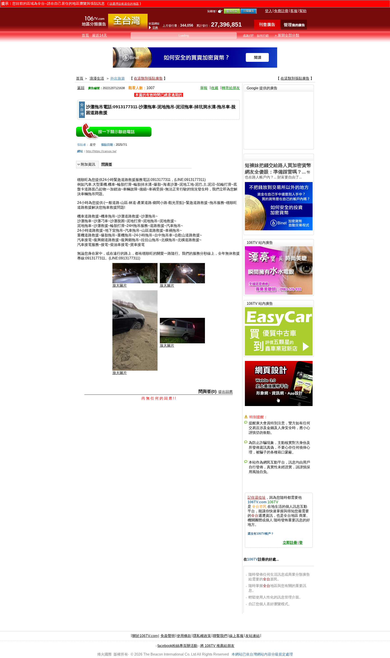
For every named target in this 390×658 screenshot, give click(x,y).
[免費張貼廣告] (267, 28)
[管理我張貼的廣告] (294, 28)
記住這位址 (257, 497)
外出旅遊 (117, 78)
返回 (80, 88)
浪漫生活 (97, 78)
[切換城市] (128, 28)
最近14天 (99, 35)
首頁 (85, 35)
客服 (293, 11)
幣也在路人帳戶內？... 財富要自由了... (278, 171)
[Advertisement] (279, 120)
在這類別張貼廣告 (148, 78)
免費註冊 (281, 11)
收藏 (214, 88)
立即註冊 (290, 543)
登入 (268, 11)
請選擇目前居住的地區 (124, 3)
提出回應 (225, 392)
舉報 (203, 88)
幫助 (302, 11)
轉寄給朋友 (231, 88)
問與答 (106, 164)
